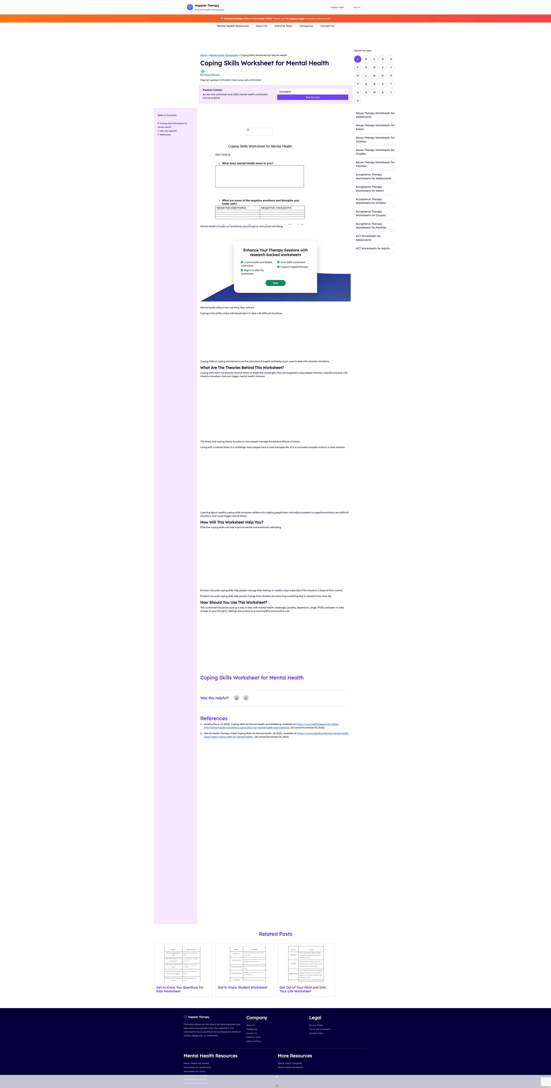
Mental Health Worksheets (223, 55)
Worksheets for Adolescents (197, 1067)
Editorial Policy (253, 1041)
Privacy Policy (316, 1025)
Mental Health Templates (290, 1063)
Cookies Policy (316, 1033)
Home (203, 55)
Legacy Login (337, 7)
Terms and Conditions (319, 1029)
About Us (261, 25)
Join (275, 283)
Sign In (356, 7)
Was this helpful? (168, 131)
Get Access (313, 97)
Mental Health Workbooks (290, 1067)
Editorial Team (283, 25)
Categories (306, 25)
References (165, 134)
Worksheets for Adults (194, 1071)
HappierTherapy (211, 74)
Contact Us (327, 25)
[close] (276, 1077)
